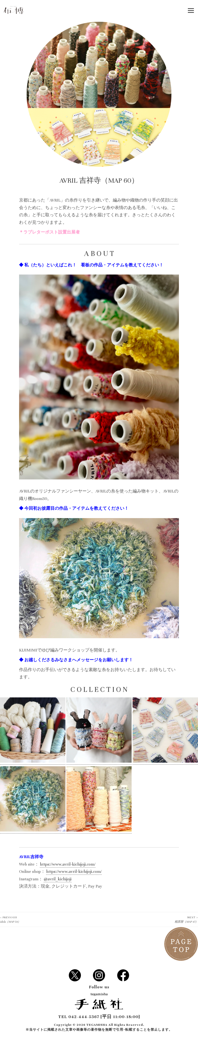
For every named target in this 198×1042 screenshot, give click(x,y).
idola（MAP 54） (10, 919)
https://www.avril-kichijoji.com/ (67, 864)
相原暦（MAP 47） (186, 919)
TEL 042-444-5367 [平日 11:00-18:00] (99, 1016)
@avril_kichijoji (57, 879)
